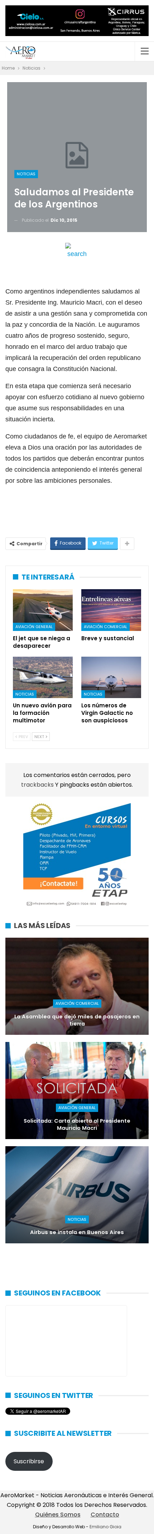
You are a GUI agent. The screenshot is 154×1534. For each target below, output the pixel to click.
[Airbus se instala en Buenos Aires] (77, 1195)
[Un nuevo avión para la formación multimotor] (43, 677)
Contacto (105, 1514)
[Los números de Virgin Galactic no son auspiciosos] (111, 677)
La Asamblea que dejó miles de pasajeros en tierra (77, 1020)
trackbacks (38, 785)
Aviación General (34, 627)
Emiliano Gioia (105, 1527)
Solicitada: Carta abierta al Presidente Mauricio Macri (77, 1124)
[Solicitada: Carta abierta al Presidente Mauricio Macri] (77, 1090)
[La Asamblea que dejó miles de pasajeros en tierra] (77, 986)
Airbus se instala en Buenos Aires (77, 1232)
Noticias (26, 174)
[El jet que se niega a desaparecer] (43, 610)
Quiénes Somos (58, 1514)
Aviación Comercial (105, 627)
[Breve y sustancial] (111, 610)
